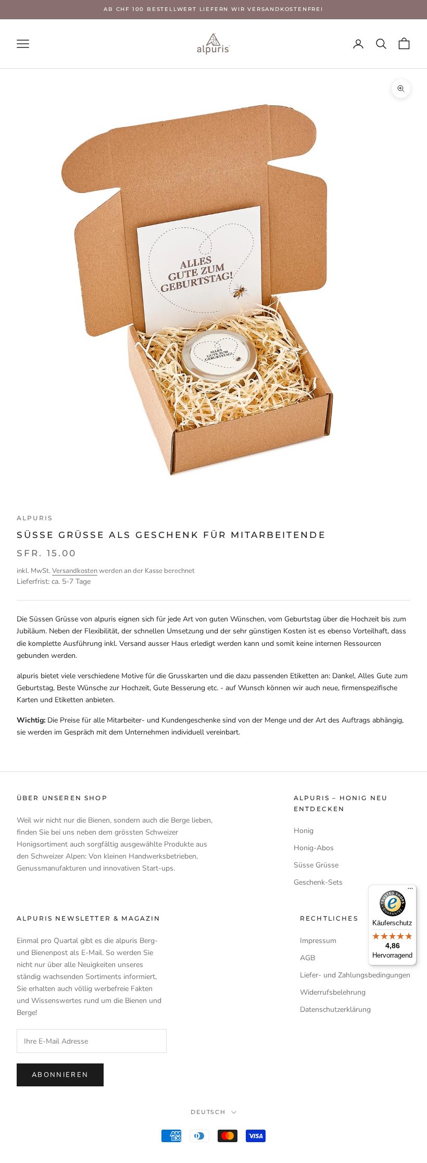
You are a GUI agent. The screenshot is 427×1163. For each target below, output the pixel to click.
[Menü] (410, 891)
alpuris (35, 518)
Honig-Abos (314, 848)
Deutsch (209, 1112)
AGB (307, 958)
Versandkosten (74, 571)
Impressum (318, 941)
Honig (303, 831)
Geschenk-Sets (318, 882)
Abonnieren (60, 1075)
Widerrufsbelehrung (333, 992)
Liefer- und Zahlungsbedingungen (355, 975)
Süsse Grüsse (316, 865)
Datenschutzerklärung (335, 1009)
